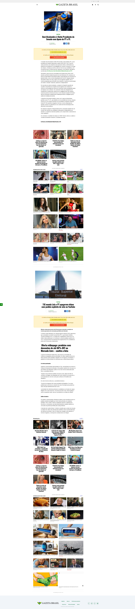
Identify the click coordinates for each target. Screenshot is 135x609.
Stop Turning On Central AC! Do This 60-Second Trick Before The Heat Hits (70, 538)
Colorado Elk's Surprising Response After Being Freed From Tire (68, 586)
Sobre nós (68, 601)
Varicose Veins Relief (36, 587)
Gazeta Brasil (52, 43)
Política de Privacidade (71, 604)
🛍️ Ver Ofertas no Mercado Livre (58, 52)
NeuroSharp (52, 508)
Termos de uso (64, 604)
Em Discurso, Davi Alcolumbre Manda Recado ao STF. (59, 71)
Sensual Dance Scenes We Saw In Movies (65, 212)
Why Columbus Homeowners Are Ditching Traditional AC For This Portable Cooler (45, 555)
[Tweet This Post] (66, 43)
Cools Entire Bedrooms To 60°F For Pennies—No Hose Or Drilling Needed (44, 538)
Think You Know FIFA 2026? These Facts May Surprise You (67, 261)
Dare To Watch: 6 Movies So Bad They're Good (57, 242)
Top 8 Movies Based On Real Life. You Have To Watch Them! (42, 261)
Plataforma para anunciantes (76, 601)
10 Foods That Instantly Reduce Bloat (55, 193)
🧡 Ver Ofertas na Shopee (58, 57)
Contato (78, 604)
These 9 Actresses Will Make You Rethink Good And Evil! (41, 212)
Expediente (63, 601)
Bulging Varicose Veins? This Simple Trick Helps (40, 586)
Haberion (60, 587)
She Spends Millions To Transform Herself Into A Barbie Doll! (42, 228)
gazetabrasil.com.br (62, 230)
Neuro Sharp (35, 508)
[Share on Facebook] (64, 43)
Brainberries (35, 182)
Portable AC (35, 539)
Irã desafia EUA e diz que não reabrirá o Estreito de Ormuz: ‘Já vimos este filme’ (71, 555)
